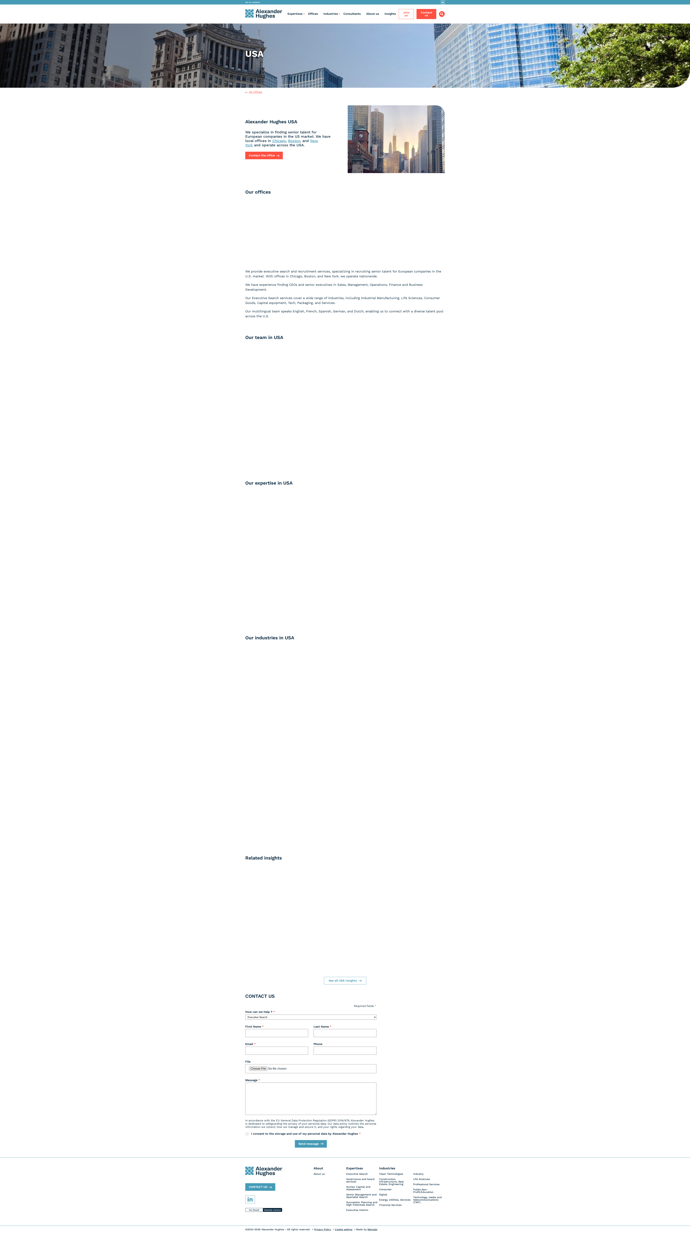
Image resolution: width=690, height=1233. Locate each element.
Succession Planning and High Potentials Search (361, 1203)
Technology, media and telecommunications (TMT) (427, 1200)
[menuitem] (295, 14)
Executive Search (357, 1174)
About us (319, 1174)
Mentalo (372, 1229)
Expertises (295, 13)
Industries (330, 13)
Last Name (322, 1026)
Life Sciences (421, 1179)
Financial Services (390, 1205)
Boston (294, 141)
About (318, 1168)
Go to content (252, 2)
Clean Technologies (391, 1174)
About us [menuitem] (372, 13)
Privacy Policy (322, 1229)
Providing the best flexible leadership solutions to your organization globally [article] (413, 614)
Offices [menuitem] (313, 13)
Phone (318, 1044)
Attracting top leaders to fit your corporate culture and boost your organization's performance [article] (276, 546)
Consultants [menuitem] (352, 13)
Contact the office (262, 155)
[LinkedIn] (443, 2)
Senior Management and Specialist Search (361, 1195)
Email (250, 1044)
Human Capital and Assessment (358, 1188)
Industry (418, 1174)
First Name (254, 1026)
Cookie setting (343, 1229)
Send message (308, 1143)
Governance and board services (360, 1180)
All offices (255, 92)
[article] (268, 245)
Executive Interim (357, 1210)
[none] (330, 1174)
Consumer (385, 1189)
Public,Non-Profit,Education (423, 1190)
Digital (383, 1194)
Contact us (426, 14)
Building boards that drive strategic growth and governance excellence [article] (345, 549)
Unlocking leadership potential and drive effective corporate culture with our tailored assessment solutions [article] (413, 551)
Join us (406, 14)
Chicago (279, 141)
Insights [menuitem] (390, 13)
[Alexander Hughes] (263, 14)
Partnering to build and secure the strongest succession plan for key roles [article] (345, 619)
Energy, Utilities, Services (394, 1199)
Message (252, 1080)
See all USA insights (343, 980)
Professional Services (426, 1184)
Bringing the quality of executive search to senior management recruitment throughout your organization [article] (276, 619)
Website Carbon (272, 1210)
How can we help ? (260, 1012)
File (247, 1061)
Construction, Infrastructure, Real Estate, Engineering (391, 1181)
